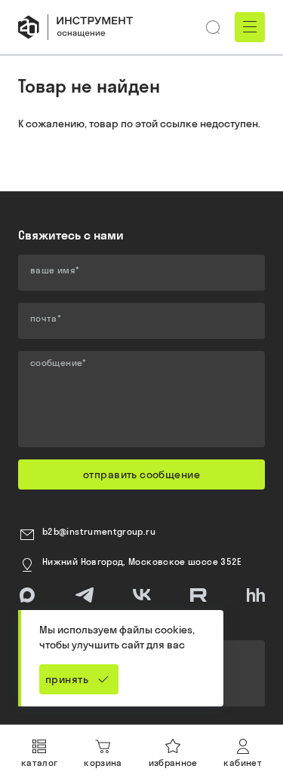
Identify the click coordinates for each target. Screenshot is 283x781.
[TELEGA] (84, 595)
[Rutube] (198, 595)
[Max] (27, 595)
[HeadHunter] (256, 595)
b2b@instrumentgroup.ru (98, 531)
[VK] (142, 595)
